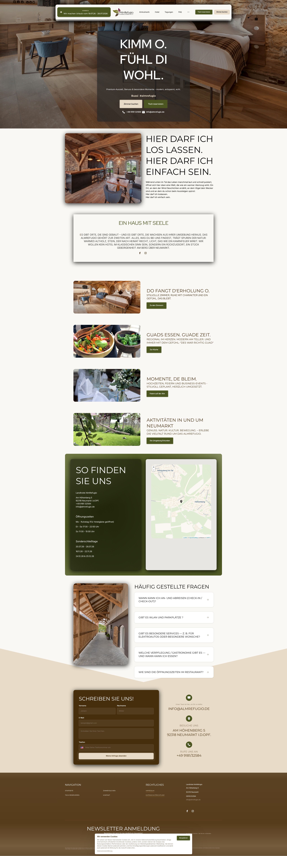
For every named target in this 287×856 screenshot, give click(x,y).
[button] (181, 501)
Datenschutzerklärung (104, 851)
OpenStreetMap (193, 537)
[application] (181, 501)
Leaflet (185, 537)
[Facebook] (141, 253)
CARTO (208, 537)
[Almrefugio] (123, 12)
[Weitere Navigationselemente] (188, 12)
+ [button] (153, 467)
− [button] (153, 470)
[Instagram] (146, 253)
